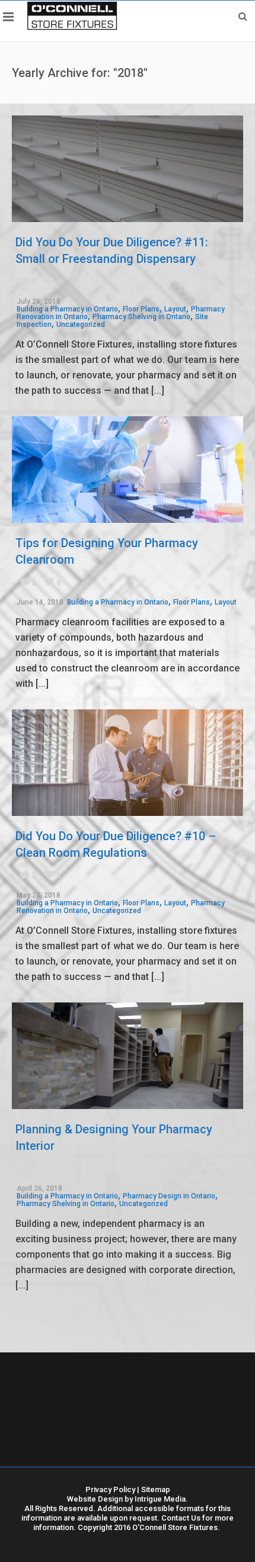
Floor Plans (141, 309)
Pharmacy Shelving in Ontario (141, 317)
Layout (175, 309)
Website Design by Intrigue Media (126, 1498)
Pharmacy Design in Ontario (169, 1196)
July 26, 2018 (38, 301)
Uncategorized (80, 324)
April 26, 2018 (39, 1188)
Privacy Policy (110, 1489)
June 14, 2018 (40, 602)
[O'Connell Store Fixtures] (72, 15)
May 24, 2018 (38, 895)
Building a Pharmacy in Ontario (67, 309)
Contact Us (180, 1517)
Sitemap (155, 1489)
